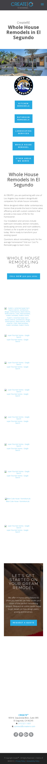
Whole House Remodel (23, 146)
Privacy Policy (20, 761)
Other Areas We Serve (23, 160)
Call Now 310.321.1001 (23, 276)
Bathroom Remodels (23, 118)
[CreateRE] (18, 3)
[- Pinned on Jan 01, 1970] (18, 283)
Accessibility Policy (33, 761)
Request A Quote (23, 623)
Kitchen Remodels (23, 105)
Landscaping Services (23, 132)
